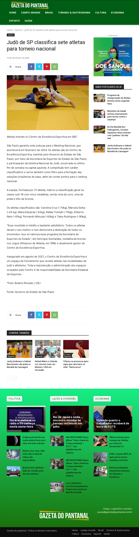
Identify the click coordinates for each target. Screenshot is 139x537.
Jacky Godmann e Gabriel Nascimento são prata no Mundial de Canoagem (19, 364)
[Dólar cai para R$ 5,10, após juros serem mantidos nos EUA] (100, 457)
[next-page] (14, 378)
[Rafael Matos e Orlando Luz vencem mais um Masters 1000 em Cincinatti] (48, 349)
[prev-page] (9, 378)
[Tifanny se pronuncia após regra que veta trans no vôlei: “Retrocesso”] (76, 349)
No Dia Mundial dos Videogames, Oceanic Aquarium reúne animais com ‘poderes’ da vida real (119, 133)
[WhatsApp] (54, 66)
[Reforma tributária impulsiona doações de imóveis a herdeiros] (100, 471)
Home (10, 30)
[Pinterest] (46, 66)
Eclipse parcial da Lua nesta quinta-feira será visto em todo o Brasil (34, 440)
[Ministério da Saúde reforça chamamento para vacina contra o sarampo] (99, 114)
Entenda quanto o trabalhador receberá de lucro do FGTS (112, 423)
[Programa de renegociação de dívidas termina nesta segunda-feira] (99, 98)
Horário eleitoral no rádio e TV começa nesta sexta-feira (22, 423)
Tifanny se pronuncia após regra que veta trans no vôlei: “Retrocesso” (75, 364)
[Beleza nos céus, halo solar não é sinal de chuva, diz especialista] (13, 454)
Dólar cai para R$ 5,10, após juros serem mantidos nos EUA (120, 457)
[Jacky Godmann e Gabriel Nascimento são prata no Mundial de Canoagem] (19, 349)
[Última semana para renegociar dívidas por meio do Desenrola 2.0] (100, 441)
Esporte (18, 30)
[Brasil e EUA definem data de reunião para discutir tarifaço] (13, 471)
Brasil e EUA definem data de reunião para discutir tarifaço (33, 470)
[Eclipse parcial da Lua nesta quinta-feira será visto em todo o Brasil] (13, 441)
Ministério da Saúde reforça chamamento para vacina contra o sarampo (117, 115)
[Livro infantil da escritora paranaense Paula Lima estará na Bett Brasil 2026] (57, 487)
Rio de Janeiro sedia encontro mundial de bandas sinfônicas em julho (67, 421)
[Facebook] (31, 66)
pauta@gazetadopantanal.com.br (114, 512)
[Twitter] (39, 66)
